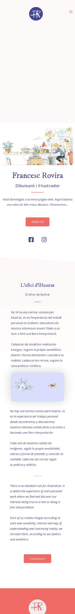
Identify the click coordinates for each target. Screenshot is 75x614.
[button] (37, 221)
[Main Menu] (71, 12)
